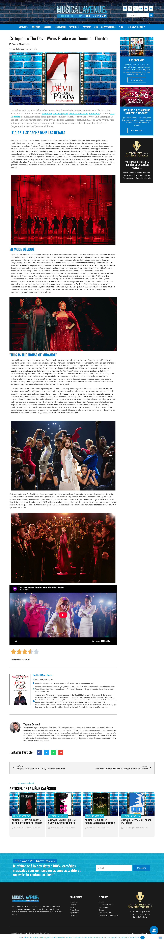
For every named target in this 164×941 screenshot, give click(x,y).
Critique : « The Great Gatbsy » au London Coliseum (63, 821)
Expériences (74, 27)
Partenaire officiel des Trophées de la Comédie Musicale (137, 164)
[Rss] (146, 8)
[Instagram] (130, 8)
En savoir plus (137, 80)
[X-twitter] (135, 8)
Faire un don (103, 907)
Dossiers (47, 27)
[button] (12, 324)
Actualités (23, 27)
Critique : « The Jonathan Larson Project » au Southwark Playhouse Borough (134, 824)
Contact (101, 910)
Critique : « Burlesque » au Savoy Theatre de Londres (25, 821)
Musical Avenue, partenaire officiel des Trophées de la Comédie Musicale (140, 914)
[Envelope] (151, 8)
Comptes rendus (108, 27)
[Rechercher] (151, 15)
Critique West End (21, 56)
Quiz (96, 27)
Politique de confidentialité (109, 915)
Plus (121, 27)
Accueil (101, 902)
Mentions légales (105, 913)
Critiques (36, 27)
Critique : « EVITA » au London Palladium (100, 821)
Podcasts (87, 27)
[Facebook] (125, 8)
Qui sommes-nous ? (136, 27)
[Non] (160, 938)
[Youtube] (140, 8)
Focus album (60, 27)
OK (142, 937)
